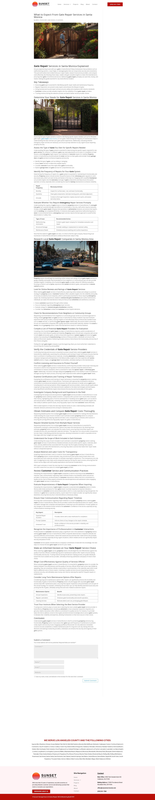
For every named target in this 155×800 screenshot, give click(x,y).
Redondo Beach (97, 754)
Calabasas (102, 744)
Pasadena (63, 754)
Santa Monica (93, 756)
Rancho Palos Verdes (86, 754)
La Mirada (82, 749)
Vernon (63, 759)
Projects (75, 4)
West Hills (82, 759)
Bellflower (90, 744)
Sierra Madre (101, 756)
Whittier (108, 759)
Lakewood (89, 749)
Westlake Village (90, 759)
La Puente (96, 749)
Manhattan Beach (70, 751)
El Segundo (79, 746)
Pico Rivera (70, 754)
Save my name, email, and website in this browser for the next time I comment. (59, 676)
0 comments (59, 20)
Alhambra (42, 744)
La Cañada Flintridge (73, 749)
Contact (94, 4)
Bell (69, 744)
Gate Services (51, 20)
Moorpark (108, 751)
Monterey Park (100, 751)
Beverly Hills (82, 744)
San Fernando (59, 756)
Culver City (63, 746)
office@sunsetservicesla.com (106, 788)
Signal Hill (108, 756)
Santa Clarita (50, 756)
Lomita (35, 751)
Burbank (95, 744)
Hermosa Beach (118, 746)
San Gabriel (67, 756)
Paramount (56, 754)
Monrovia (85, 751)
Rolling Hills (106, 754)
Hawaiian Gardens (107, 746)
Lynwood (56, 751)
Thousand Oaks (55, 759)
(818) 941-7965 (101, 791)
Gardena (85, 746)
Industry (52, 749)
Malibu (62, 751)
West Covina (75, 759)
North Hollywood (117, 751)
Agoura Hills (35, 744)
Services (66, 4)
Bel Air (65, 744)
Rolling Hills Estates (115, 754)
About (88, 4)
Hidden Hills (35, 749)
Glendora (98, 746)
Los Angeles (49, 751)
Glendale (92, 746)
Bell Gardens (74, 744)
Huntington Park (44, 749)
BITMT (72, 797)
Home (59, 4)
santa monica (49, 139)
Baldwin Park (59, 744)
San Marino (85, 756)
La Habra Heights (118, 749)
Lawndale (109, 749)
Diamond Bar (71, 746)
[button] (67, 4)
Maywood (79, 751)
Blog (82, 4)
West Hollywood (100, 759)
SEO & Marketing (63, 797)
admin (37, 20)
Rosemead (35, 756)
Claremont (120, 744)
